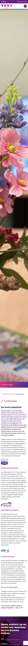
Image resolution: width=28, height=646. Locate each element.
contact (14, 601)
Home (5, 394)
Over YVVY (11, 394)
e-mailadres (4, 643)
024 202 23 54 (22, 1)
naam (2, 638)
